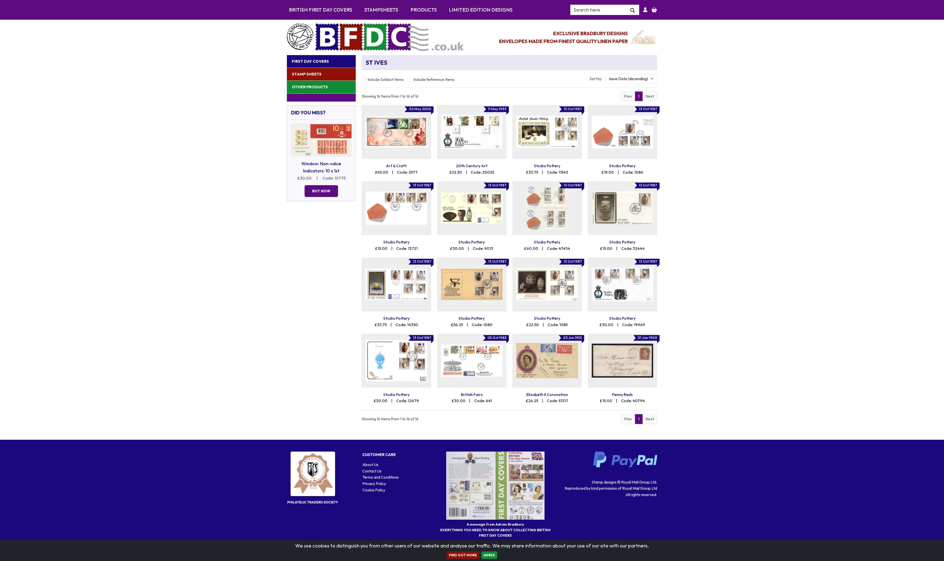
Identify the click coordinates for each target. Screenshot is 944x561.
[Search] (632, 10)
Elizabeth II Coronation (547, 394)
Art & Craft (396, 165)
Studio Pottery (547, 165)
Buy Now (321, 191)
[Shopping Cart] (654, 10)
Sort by (596, 78)
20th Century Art (471, 165)
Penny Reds (622, 394)
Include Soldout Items (386, 79)
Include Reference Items (434, 79)
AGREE (489, 555)
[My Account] (645, 10)
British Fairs (472, 394)
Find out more (463, 555)
